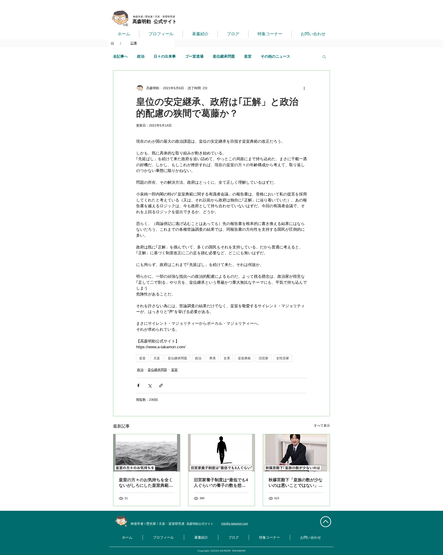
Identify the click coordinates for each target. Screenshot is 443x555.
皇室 (247, 56)
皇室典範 (244, 358)
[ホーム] (112, 43)
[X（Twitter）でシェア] (149, 385)
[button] (324, 56)
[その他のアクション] (304, 88)
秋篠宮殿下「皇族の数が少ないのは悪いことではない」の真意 (296, 483)
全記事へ (120, 56)
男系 (212, 358)
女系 (227, 358)
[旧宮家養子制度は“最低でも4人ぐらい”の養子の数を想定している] (221, 453)
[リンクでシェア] (161, 385)
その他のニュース (275, 56)
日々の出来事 (165, 56)
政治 (140, 56)
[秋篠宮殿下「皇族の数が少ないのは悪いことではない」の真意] (296, 453)
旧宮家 (263, 358)
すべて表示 (322, 425)
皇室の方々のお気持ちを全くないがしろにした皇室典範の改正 (146, 483)
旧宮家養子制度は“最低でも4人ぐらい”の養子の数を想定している (221, 483)
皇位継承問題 (224, 56)
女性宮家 (282, 358)
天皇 (156, 358)
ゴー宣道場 (194, 56)
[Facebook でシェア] (138, 385)
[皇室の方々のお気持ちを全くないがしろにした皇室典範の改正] (146, 453)
